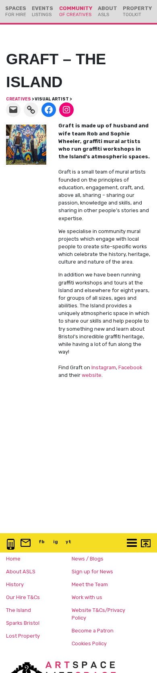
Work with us (87, 597)
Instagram (103, 367)
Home (13, 559)
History (15, 584)
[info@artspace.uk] (24, 543)
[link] (31, 109)
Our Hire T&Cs (23, 597)
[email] (13, 109)
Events (42, 11)
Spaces (15, 11)
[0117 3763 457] (11, 544)
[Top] (144, 543)
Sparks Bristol (22, 623)
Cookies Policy (89, 643)
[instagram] (66, 109)
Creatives (18, 99)
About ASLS (20, 572)
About (107, 11)
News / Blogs (87, 559)
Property (137, 11)
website (91, 375)
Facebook (130, 367)
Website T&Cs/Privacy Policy (98, 614)
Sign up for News (92, 572)
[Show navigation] (131, 543)
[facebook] (48, 109)
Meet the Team (90, 584)
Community (75, 11)
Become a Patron (93, 631)
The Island (18, 610)
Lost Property (23, 636)
